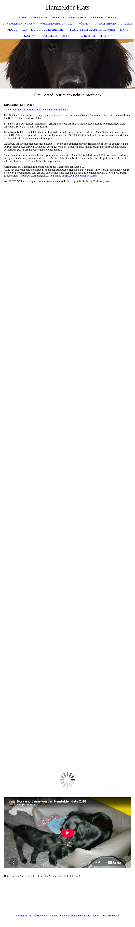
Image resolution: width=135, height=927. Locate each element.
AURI (73, 915)
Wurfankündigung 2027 (57, 23)
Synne (95, 17)
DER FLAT (84, 915)
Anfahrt (68, 35)
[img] (67, 64)
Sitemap (105, 35)
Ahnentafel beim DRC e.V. (103, 115)
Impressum (87, 35)
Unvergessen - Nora (17, 23)
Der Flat (58, 17)
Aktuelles (49, 35)
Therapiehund (105, 23)
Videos (12, 29)
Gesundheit (77, 17)
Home (23, 17)
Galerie (126, 23)
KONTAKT (30, 35)
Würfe (83, 23)
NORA (54, 915)
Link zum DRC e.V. (62, 115)
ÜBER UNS (38, 17)
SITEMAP (113, 915)
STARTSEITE (24, 915)
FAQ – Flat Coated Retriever (42, 29)
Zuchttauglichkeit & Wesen (27, 109)
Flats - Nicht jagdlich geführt (92, 29)
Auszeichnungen (59, 109)
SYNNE (64, 915)
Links (124, 29)
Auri (110, 17)
